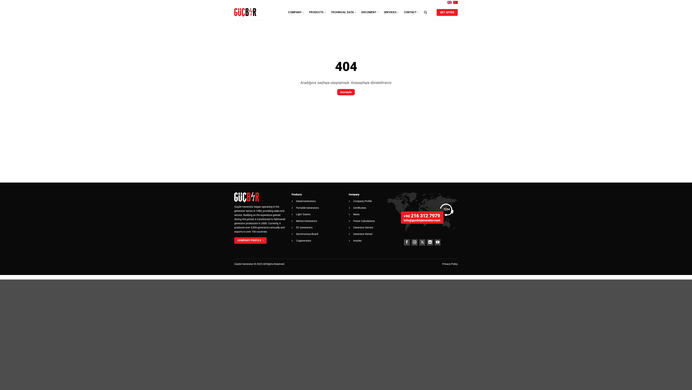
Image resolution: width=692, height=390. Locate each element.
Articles (357, 240)
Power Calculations (364, 221)
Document (368, 12)
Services (390, 12)
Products (316, 12)
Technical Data (342, 12)
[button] (425, 12)
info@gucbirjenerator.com (422, 220)
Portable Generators (307, 207)
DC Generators (304, 227)
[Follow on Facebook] (407, 242)
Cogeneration (303, 240)
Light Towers (303, 214)
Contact (410, 12)
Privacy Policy (450, 264)
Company (294, 12)
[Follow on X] (422, 242)
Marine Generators (306, 221)
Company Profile (362, 201)
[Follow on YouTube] (438, 242)
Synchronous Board (307, 234)
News (356, 214)
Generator (248, 264)
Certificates (359, 207)
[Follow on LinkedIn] (430, 242)
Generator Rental (362, 234)
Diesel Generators (306, 201)
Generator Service (363, 227)
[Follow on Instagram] (415, 242)
